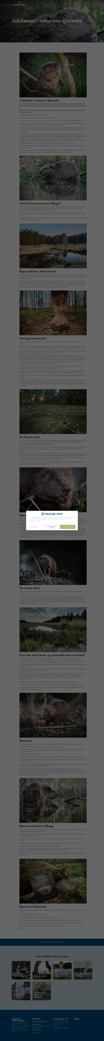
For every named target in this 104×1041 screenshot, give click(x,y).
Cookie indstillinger (34, 526)
